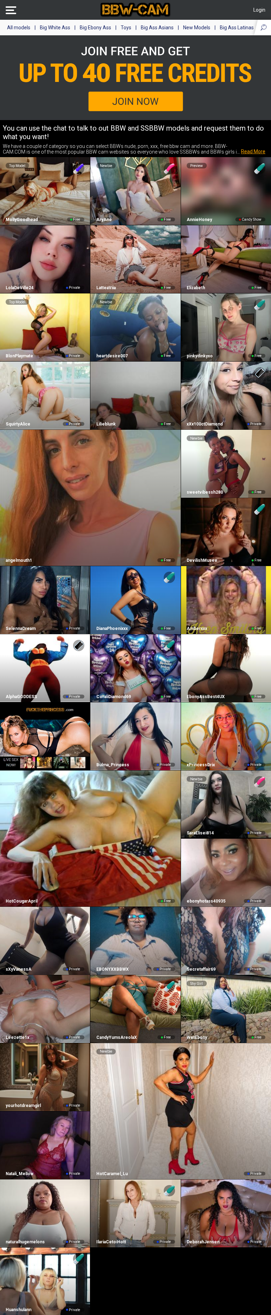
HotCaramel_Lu (111, 1173)
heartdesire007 (111, 355)
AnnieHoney (199, 219)
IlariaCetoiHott (111, 1241)
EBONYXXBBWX (112, 969)
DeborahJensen (203, 1241)
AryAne (104, 219)
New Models (196, 27)
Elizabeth (196, 287)
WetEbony (197, 1037)
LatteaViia (105, 287)
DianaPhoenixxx (111, 628)
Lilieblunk (105, 424)
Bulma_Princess (112, 764)
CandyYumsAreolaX (116, 1037)
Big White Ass (55, 27)
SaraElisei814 (200, 833)
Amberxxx (197, 628)
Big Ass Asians (157, 27)
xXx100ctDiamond (205, 424)
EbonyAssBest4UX (206, 696)
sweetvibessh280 (205, 492)
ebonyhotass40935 (206, 901)
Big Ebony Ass (95, 27)
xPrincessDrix (201, 764)
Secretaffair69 (201, 969)
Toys (126, 27)
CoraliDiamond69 (113, 696)
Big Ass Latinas (237, 27)
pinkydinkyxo (200, 355)
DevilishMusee (202, 560)
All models (18, 27)
